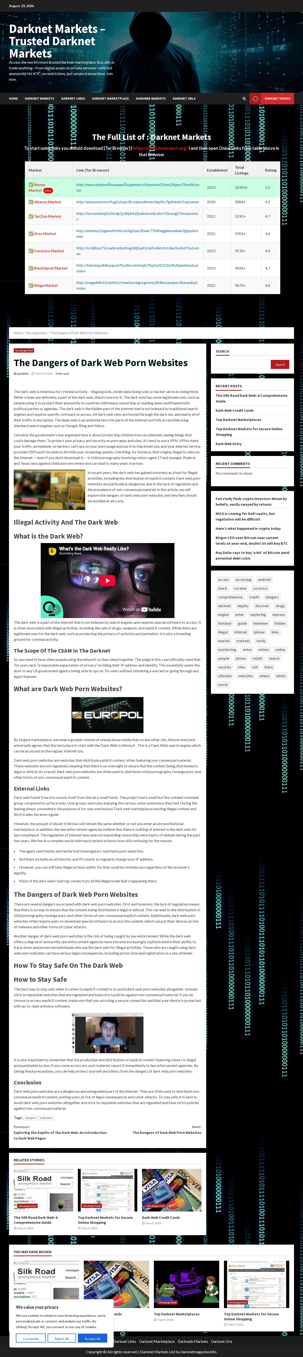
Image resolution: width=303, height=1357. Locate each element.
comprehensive (230, 597)
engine (223, 614)
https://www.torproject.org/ (160, 148)
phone (241, 658)
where (264, 675)
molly (261, 640)
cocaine (240, 588)
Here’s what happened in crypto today (248, 528)
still (255, 667)
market (224, 640)
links (275, 632)
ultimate (225, 675)
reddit (257, 658)
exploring (258, 614)
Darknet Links (73, 98)
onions (263, 649)
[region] (61, 1323)
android (264, 579)
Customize (31, 1339)
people (223, 658)
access (223, 579)
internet (240, 632)
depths (243, 605)
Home (13, 98)
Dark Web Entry (229, 443)
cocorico (260, 588)
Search (222, 351)
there (268, 667)
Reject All (62, 1339)
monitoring (227, 649)
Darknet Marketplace (110, 98)
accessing (243, 579)
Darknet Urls (184, 98)
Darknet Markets (39, 98)
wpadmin (23, 373)
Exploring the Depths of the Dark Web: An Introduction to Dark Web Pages (60, 1132)
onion (247, 649)
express (278, 614)
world (222, 684)
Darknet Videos (277, 98)
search (274, 658)
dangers (30, 1118)
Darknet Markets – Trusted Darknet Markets (57, 41)
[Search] (244, 98)
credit (254, 597)
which (280, 675)
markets (243, 640)
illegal (223, 632)
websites (46, 1118)
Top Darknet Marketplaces (238, 419)
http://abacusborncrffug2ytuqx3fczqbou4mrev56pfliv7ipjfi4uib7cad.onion (137, 201)
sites (241, 667)
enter (239, 614)
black (222, 588)
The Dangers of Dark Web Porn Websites (167, 1129)
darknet (224, 605)
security (224, 667)
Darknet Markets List (157, 1351)
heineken (261, 623)
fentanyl (224, 623)
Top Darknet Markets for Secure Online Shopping (107, 1190)
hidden (280, 623)
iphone (259, 632)
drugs (280, 605)
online (280, 649)
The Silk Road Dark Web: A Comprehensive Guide (43, 1190)
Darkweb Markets (151, 98)
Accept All (92, 1339)
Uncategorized (24, 350)
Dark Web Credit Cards (171, 1190)
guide (242, 623)
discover (262, 605)
